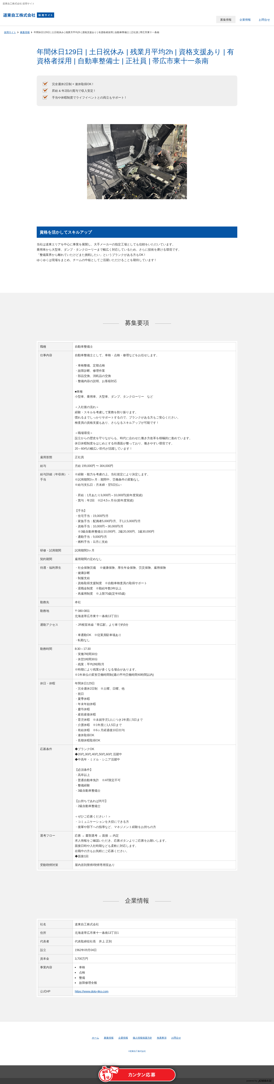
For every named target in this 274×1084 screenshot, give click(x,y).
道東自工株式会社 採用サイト (31, 15)
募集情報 (25, 32)
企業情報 (123, 1037)
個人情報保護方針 (142, 1037)
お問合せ (176, 1037)
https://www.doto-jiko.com (92, 991)
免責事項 (161, 1037)
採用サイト (10, 32)
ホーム (95, 1037)
